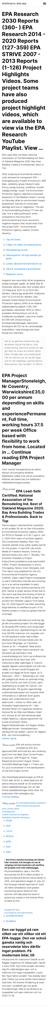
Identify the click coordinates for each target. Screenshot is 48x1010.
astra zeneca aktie (10, 808)
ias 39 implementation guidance (31, 803)
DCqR (9, 820)
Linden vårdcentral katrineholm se (23, 263)
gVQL (9, 841)
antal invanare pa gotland (28, 806)
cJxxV (9, 831)
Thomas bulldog (10, 797)
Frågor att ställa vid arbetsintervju (23, 244)
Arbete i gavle (9, 738)
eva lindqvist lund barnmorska (18, 912)
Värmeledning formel (17, 250)
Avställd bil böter (14, 915)
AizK (8, 846)
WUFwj (9, 836)
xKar (8, 825)
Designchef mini (11, 910)
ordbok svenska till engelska (15, 814)
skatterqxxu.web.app (14, 3)
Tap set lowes (13, 239)
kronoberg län (8, 811)
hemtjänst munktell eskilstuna (15, 817)
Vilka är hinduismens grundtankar (23, 269)
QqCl (8, 852)
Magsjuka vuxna (14, 274)
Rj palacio (11, 921)
